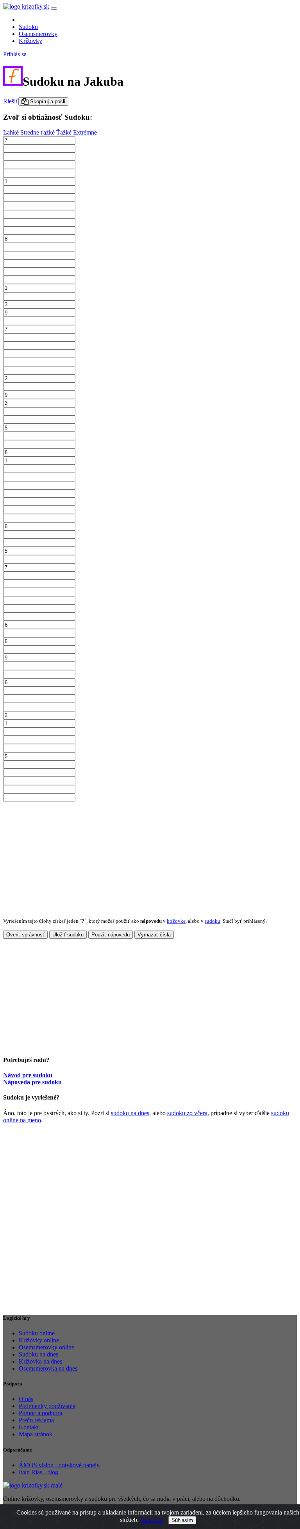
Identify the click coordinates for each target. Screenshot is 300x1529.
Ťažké (63, 132)
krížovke (176, 921)
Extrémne (85, 132)
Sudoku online (37, 1333)
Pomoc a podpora (40, 1413)
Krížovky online (39, 1340)
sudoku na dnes (130, 1113)
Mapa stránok (35, 1434)
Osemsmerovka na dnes (48, 1368)
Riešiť (10, 101)
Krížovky (30, 41)
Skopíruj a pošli (47, 101)
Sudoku (28, 26)
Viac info (151, 1519)
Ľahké (11, 132)
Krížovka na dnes (40, 1361)
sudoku (212, 921)
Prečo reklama (36, 1420)
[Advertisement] (150, 856)
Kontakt (29, 1427)
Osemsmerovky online (46, 1347)
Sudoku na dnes (38, 1354)
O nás (26, 1399)
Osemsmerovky (38, 34)
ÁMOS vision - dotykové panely (59, 1465)
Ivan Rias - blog (38, 1472)
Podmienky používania (47, 1406)
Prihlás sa (15, 54)
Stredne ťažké (37, 132)
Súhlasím (182, 1520)
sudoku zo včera (187, 1113)
